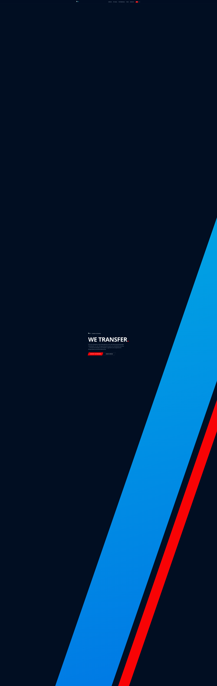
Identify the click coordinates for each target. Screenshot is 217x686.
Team (127, 1)
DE (136, 1)
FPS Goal (115, 1)
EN (139, 1)
